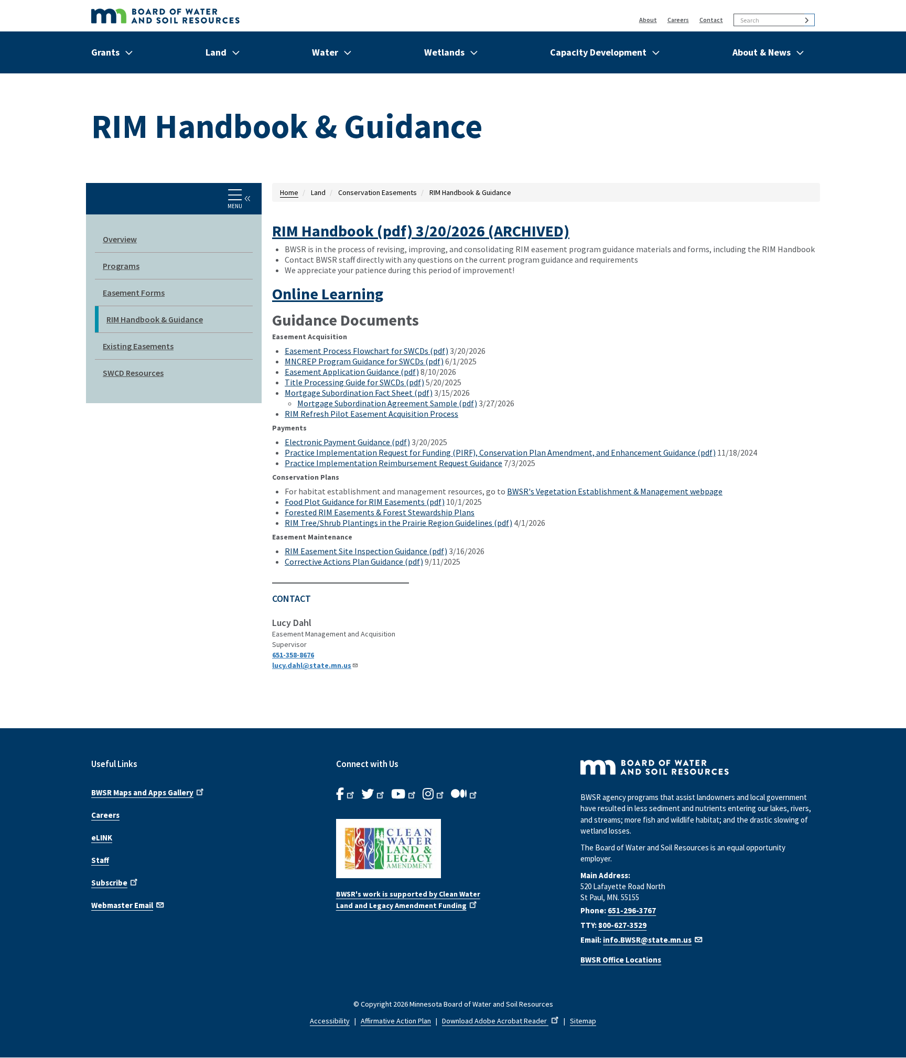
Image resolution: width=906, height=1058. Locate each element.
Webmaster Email (122, 905)
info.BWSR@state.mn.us (647, 940)
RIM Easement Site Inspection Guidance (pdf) (366, 551)
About (648, 20)
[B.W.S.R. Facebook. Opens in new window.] (346, 794)
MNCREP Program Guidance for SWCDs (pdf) (364, 361)
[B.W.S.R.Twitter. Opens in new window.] (373, 794)
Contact (711, 20)
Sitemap (583, 1020)
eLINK (101, 838)
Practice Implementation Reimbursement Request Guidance (393, 463)
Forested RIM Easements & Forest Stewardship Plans (379, 512)
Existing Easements (138, 346)
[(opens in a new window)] (453, 848)
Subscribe (109, 883)
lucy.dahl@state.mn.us (311, 665)
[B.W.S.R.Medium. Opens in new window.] (465, 794)
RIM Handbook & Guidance (154, 319)
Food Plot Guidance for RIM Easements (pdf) (365, 501)
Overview (120, 239)
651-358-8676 (293, 655)
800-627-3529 (622, 925)
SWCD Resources (133, 373)
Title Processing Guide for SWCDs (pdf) (354, 382)
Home (289, 192)
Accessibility (330, 1020)
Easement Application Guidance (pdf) (352, 371)
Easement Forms (134, 292)
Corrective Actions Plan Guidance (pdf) (354, 561)
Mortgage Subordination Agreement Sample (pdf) (387, 403)
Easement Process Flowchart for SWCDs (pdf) (366, 351)
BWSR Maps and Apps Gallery (142, 792)
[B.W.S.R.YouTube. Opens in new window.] (404, 794)
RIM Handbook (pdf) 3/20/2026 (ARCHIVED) (420, 231)
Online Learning (327, 294)
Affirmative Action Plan (396, 1020)
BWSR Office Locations (620, 960)
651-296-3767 (632, 910)
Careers (678, 20)
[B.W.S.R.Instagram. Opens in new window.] (434, 794)
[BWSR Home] (290, 15)
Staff (100, 860)
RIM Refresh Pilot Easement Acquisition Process (371, 413)
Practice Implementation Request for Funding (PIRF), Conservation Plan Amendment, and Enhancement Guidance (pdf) (500, 452)
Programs (121, 266)
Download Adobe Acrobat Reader (495, 1020)
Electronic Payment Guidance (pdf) (347, 442)
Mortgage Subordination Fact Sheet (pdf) (359, 392)
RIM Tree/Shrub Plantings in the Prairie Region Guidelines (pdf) (398, 522)
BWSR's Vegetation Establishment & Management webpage (614, 491)
